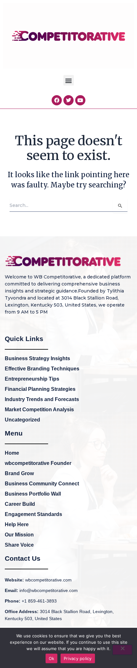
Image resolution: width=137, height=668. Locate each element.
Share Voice (19, 545)
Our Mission (19, 534)
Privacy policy (78, 658)
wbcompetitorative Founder (38, 463)
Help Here (17, 524)
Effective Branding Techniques (42, 368)
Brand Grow (19, 473)
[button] (68, 80)
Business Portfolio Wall (33, 494)
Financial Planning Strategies (40, 389)
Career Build (20, 504)
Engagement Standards (33, 514)
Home (12, 453)
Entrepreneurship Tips (32, 379)
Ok (51, 658)
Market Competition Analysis (39, 409)
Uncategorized (22, 419)
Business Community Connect (42, 483)
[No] (122, 650)
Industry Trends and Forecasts (42, 399)
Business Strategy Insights (37, 358)
